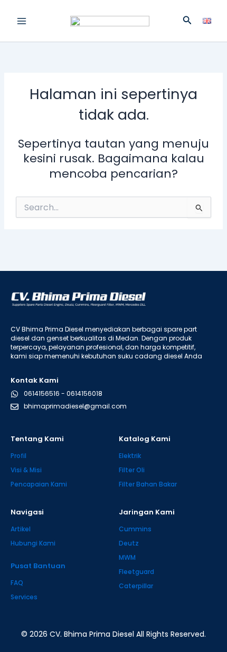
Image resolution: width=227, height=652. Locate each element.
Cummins (135, 528)
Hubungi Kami (33, 543)
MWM (127, 557)
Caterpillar (136, 585)
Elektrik (130, 455)
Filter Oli (132, 469)
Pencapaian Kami (39, 484)
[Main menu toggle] (22, 21)
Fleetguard (136, 571)
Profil (18, 455)
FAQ (17, 582)
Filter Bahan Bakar (148, 484)
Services (24, 596)
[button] (187, 21)
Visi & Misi (26, 469)
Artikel (21, 528)
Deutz (129, 543)
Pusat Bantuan (38, 566)
